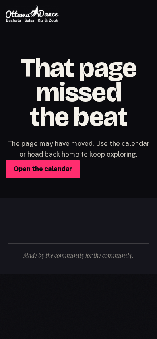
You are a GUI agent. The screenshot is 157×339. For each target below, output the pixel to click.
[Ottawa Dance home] (32, 13)
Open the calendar (43, 169)
